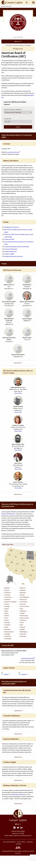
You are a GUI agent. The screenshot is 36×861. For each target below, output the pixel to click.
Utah (21, 625)
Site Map (18, 844)
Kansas (7, 620)
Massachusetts (9, 631)
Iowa (6, 618)
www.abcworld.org (13, 152)
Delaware (7, 599)
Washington (23, 631)
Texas (22, 622)
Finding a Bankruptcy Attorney (13, 256)
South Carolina (24, 618)
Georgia (7, 606)
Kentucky (7, 622)
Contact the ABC (9, 239)
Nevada (22, 595)
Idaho (6, 611)
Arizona (7, 590)
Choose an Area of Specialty (13, 112)
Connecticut (8, 597)
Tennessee (23, 620)
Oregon (22, 613)
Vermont (22, 627)
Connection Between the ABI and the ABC (16, 246)
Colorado (7, 595)
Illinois (7, 613)
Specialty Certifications (6, 6)
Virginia (22, 629)
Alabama (7, 588)
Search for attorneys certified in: (13, 109)
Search (18, 127)
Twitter (5, 674)
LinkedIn (23, 674)
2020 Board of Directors (11, 227)
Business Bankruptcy (10, 251)
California (7, 592)
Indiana (7, 615)
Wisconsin (23, 634)
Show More (17, 363)
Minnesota (8, 636)
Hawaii (7, 608)
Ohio (21, 608)
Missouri (22, 588)
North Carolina (24, 606)
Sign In (19, 824)
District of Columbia (10, 602)
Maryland (7, 629)
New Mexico (23, 602)
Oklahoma (23, 611)
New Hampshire (24, 597)
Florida (7, 604)
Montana (23, 590)
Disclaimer (30, 842)
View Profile (18, 393)
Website (18, 41)
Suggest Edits (18, 48)
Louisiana (7, 625)
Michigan (7, 634)
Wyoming (23, 636)
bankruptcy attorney (18, 794)
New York (23, 604)
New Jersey (23, 599)
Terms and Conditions (9, 842)
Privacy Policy (21, 842)
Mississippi (8, 638)
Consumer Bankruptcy (11, 249)
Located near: (7, 118)
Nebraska (23, 592)
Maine (6, 627)
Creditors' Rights (9, 254)
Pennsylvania (24, 615)
